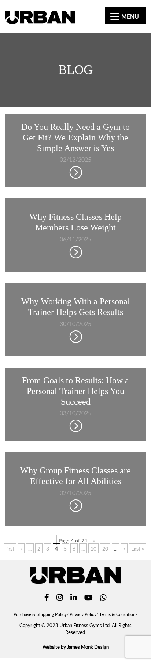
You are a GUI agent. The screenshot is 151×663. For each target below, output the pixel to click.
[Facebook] (46, 598)
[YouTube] (88, 598)
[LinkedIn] (73, 598)
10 (93, 548)
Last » (137, 548)
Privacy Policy (83, 614)
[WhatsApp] (103, 598)
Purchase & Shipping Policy (40, 614)
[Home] (40, 19)
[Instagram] (59, 598)
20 (105, 548)
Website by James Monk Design (76, 647)
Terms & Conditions (118, 614)
